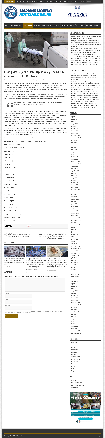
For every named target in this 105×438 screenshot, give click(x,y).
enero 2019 (74, 328)
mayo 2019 (74, 319)
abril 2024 (74, 180)
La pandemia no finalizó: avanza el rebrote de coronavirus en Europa (19, 235)
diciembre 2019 (75, 302)
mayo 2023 (74, 206)
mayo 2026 (74, 124)
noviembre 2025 (76, 138)
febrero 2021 (75, 269)
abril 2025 (74, 154)
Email (6, 299)
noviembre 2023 (76, 192)
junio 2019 (74, 316)
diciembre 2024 (75, 161)
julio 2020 (74, 286)
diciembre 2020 (75, 274)
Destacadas (74, 349)
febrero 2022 (75, 241)
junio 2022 (74, 232)
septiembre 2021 (76, 253)
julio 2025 (74, 147)
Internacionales (92, 25)
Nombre (7, 293)
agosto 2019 (75, 312)
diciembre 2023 (75, 189)
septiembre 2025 (76, 142)
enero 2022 (74, 244)
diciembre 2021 (75, 246)
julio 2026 (74, 119)
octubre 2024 (75, 166)
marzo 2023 (74, 211)
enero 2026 (74, 133)
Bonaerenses (46, 25)
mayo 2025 (74, 152)
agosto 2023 (75, 199)
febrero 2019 (75, 326)
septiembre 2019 (76, 309)
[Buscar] (99, 1)
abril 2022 (74, 236)
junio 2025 (74, 149)
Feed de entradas (76, 382)
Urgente (73, 371)
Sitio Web (7, 305)
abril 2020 (74, 293)
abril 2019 (74, 321)
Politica (73, 366)
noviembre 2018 (76, 333)
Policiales (56, 25)
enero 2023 (74, 215)
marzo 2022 (74, 239)
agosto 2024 (75, 171)
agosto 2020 (75, 284)
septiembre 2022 (76, 225)
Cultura (81, 25)
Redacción (15, 80)
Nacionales (28, 25)
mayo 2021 (74, 262)
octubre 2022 (75, 222)
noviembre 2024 (76, 164)
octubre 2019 (75, 307)
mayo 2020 (74, 291)
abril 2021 (74, 265)
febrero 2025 (75, 159)
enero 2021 (74, 272)
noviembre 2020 (76, 276)
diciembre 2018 (75, 331)
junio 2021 (74, 260)
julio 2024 (74, 173)
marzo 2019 (74, 323)
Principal (29, 80)
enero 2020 (74, 300)
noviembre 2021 (76, 248)
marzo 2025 (74, 156)
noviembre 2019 (76, 305)
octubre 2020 (75, 279)
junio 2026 (74, 121)
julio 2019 (74, 314)
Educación (73, 25)
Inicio (7, 25)
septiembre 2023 (76, 196)
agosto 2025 (75, 145)
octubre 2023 (75, 194)
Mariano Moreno (16, 25)
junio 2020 (74, 288)
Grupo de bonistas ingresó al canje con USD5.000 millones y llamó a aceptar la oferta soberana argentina (51, 236)
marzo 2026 (74, 128)
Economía (37, 25)
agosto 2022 (75, 227)
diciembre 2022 (75, 218)
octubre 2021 (75, 251)
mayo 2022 (74, 234)
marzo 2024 (74, 182)
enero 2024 (74, 187)
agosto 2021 (75, 255)
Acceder (73, 380)
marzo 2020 (74, 295)
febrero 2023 (75, 213)
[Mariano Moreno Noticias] (28, 17)
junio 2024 (74, 175)
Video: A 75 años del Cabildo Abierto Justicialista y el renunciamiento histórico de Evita (14, 261)
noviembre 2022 (76, 220)
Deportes (64, 25)
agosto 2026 (75, 117)
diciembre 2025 (75, 135)
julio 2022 (74, 229)
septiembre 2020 (76, 281)
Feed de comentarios (77, 385)
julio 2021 (74, 258)
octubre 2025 (75, 140)
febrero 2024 (75, 185)
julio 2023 (74, 201)
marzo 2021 (74, 267)
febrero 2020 (75, 298)
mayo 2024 (74, 178)
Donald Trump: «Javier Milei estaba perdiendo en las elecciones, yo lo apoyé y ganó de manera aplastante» (47, 1)
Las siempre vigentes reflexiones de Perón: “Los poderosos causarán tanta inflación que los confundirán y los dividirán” (86, 83)
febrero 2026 (75, 131)
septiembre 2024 (76, 168)
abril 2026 (74, 126)
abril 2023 (74, 208)
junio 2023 (74, 204)
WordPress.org (75, 387)
